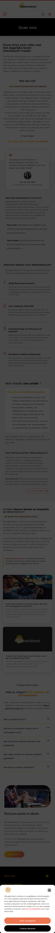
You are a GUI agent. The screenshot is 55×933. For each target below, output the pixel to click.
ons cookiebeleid (33, 909)
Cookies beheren (28, 928)
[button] (49, 890)
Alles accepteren (28, 921)
